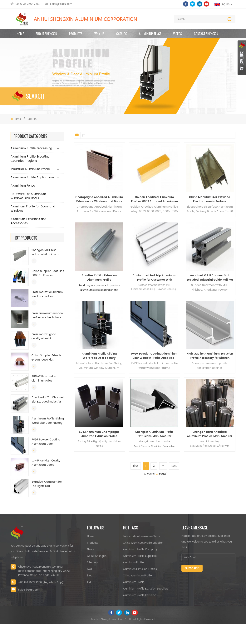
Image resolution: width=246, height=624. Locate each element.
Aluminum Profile (133, 563)
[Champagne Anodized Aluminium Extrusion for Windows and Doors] (99, 168)
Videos (177, 33)
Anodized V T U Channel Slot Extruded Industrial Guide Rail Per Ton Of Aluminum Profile (47, 399)
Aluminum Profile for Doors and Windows (33, 208)
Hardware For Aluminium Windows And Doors (28, 196)
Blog (89, 576)
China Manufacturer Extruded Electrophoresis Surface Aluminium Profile (209, 199)
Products (75, 33)
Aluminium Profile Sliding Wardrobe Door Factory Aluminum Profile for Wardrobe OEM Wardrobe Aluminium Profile (48, 421)
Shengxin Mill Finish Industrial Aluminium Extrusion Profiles (45, 252)
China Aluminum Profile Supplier (143, 543)
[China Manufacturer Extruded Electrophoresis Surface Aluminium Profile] (210, 168)
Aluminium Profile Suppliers (140, 556)
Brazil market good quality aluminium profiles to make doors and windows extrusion (47, 336)
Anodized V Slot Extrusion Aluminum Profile (99, 277)
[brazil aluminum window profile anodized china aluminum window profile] (19, 319)
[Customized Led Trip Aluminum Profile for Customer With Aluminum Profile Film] (154, 246)
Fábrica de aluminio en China (141, 536)
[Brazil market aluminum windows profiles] (19, 298)
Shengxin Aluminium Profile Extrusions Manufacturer (154, 434)
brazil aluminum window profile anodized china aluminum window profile (47, 315)
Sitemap (92, 563)
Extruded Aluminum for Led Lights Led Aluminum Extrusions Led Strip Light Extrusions (47, 484)
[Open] (242, 57)
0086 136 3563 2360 (28, 4)
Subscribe (192, 568)
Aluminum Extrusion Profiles (140, 569)
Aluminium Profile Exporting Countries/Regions (30, 158)
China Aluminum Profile (137, 576)
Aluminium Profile (133, 582)
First (135, 466)
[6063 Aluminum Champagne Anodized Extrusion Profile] (99, 403)
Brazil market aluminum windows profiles (47, 294)
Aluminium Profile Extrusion (139, 595)
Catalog (121, 33)
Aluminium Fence (150, 33)
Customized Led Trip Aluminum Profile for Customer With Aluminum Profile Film (154, 277)
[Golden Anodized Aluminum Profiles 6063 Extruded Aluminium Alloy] (154, 168)
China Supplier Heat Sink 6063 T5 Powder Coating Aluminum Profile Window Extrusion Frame (48, 273)
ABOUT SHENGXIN (46, 33)
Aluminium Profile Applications (32, 177)
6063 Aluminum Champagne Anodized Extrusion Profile (99, 434)
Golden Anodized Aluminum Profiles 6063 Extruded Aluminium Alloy (154, 199)
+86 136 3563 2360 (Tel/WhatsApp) (40, 583)
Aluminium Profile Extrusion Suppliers (145, 589)
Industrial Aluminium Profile (30, 169)
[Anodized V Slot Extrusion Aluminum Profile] (99, 246)
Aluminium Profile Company (140, 550)
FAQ (89, 569)
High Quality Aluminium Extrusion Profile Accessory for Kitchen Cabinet (210, 356)
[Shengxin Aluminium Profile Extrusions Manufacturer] (154, 403)
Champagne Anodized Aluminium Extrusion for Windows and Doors (99, 199)
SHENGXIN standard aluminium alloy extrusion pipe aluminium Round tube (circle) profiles (47, 378)
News (90, 550)
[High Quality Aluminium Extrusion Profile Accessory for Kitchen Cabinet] (210, 325)
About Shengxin (96, 556)
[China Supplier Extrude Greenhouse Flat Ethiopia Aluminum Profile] (19, 361)
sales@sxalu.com (61, 4)
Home (20, 33)
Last (174, 466)
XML (89, 582)
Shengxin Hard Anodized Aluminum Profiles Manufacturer (209, 434)
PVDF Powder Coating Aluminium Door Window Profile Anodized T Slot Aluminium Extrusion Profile (46, 442)
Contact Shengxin (206, 33)
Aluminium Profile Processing (31, 148)
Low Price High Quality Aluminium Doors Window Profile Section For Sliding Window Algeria (47, 463)
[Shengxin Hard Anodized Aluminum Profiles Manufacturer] (210, 403)
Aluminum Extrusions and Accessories (29, 221)
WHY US (99, 33)
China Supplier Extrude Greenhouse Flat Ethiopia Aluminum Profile (46, 357)
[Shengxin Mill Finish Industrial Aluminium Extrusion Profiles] (19, 256)
